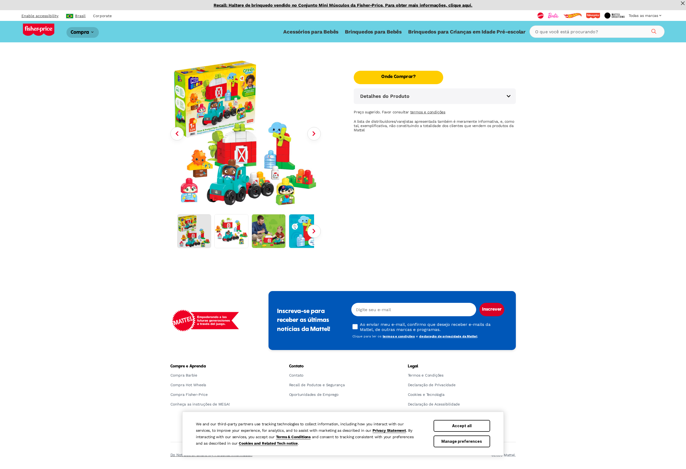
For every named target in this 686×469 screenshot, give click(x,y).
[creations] (614, 15)
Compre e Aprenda (188, 366)
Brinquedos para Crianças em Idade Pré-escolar (466, 32)
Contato (296, 366)
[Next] (314, 133)
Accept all (462, 425)
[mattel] (540, 15)
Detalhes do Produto (384, 96)
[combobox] (597, 31)
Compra (80, 32)
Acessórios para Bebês (310, 32)
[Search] (653, 30)
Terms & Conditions (293, 437)
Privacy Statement (389, 430)
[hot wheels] (572, 15)
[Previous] (177, 133)
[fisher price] (593, 15)
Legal (413, 366)
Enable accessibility (39, 16)
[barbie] (553, 15)
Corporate (102, 16)
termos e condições (427, 112)
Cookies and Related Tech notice (268, 443)
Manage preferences (461, 441)
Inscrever (492, 309)
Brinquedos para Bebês (373, 32)
